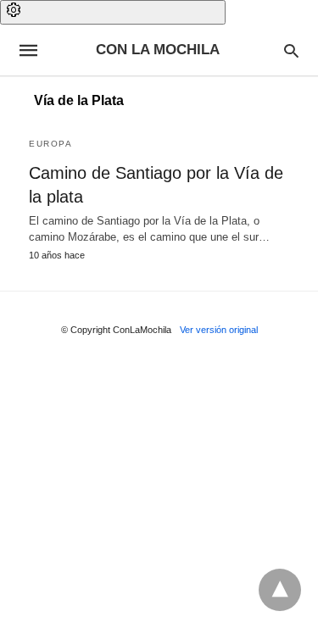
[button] (113, 12)
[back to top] (280, 590)
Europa (50, 143)
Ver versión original (219, 330)
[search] (291, 50)
